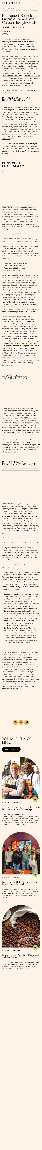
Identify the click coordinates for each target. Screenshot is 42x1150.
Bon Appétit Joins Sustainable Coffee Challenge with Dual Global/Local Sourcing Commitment (20, 363)
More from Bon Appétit (5, 34)
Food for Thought (10, 8)
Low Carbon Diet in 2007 (11, 76)
